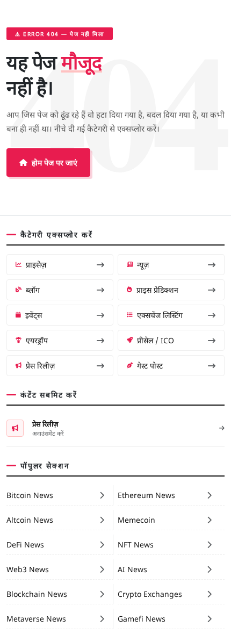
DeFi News (25, 544)
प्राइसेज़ (36, 264)
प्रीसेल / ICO (155, 340)
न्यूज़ (143, 264)
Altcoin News (29, 519)
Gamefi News (141, 618)
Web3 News (27, 569)
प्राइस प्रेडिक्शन (157, 289)
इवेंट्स (33, 315)
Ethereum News (146, 495)
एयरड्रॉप (37, 340)
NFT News (136, 544)
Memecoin (136, 519)
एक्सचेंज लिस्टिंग (160, 315)
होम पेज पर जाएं (54, 162)
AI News (132, 569)
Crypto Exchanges (150, 593)
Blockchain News (36, 593)
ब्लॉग (33, 289)
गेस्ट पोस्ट (150, 365)
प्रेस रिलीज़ (40, 365)
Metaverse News (36, 618)
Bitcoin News (29, 495)
